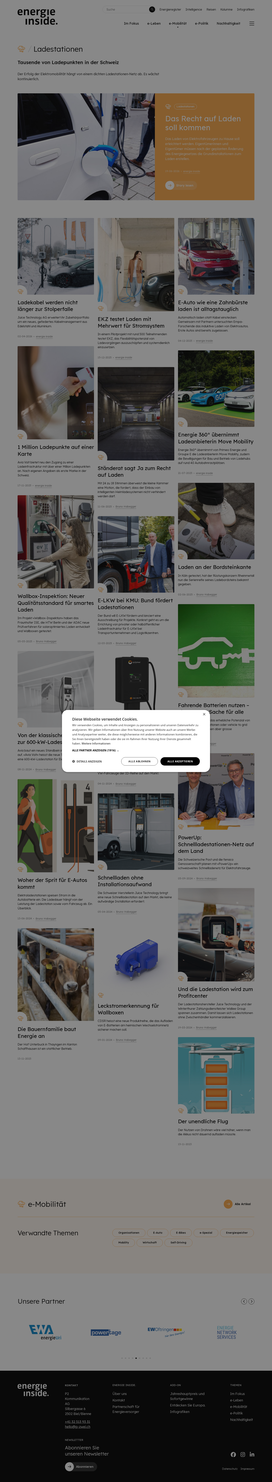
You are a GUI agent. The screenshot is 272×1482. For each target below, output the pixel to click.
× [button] (204, 714)
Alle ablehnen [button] (139, 761)
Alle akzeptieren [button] (180, 761)
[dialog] (136, 741)
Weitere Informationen (96, 743)
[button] (136, 750)
